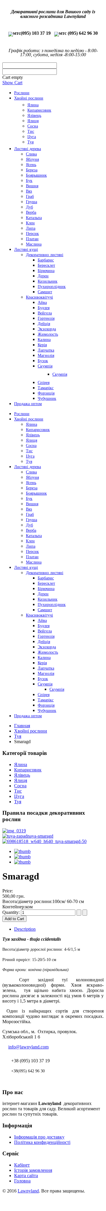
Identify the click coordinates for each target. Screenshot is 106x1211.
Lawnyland (28, 1190)
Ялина (20, 764)
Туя (17, 736)
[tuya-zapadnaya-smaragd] (27, 836)
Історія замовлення (33, 1170)
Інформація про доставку (39, 1136)
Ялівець (22, 775)
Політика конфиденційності (42, 1142)
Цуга (19, 796)
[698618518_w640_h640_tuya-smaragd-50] (44, 841)
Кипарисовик (28, 769)
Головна (22, 1180)
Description (25, 929)
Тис (18, 790)
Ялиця (20, 780)
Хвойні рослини (30, 730)
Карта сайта (26, 1175)
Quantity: (11, 912)
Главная (22, 725)
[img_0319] (14, 830)
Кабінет (22, 1164)
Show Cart (12, 82)
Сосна (20, 785)
